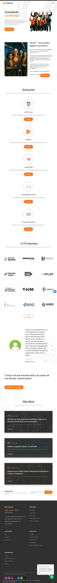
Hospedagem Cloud (35, 518)
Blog (6, 534)
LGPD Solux (33, 515)
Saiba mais (9, 29)
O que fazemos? (34, 537)
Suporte (7, 563)
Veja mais (28, 316)
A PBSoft (32, 534)
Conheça (28, 119)
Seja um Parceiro (9, 561)
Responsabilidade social (36, 545)
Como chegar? (8, 523)
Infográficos (8, 539)
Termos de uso (21, 574)
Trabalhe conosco (9, 558)
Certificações (33, 542)
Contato (7, 555)
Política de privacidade (11, 574)
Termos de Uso (12, 581)
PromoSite (32, 510)
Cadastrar (48, 492)
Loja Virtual (32, 513)
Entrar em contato (14, 387)
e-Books (7, 537)
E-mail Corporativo (34, 521)
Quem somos (33, 539)
